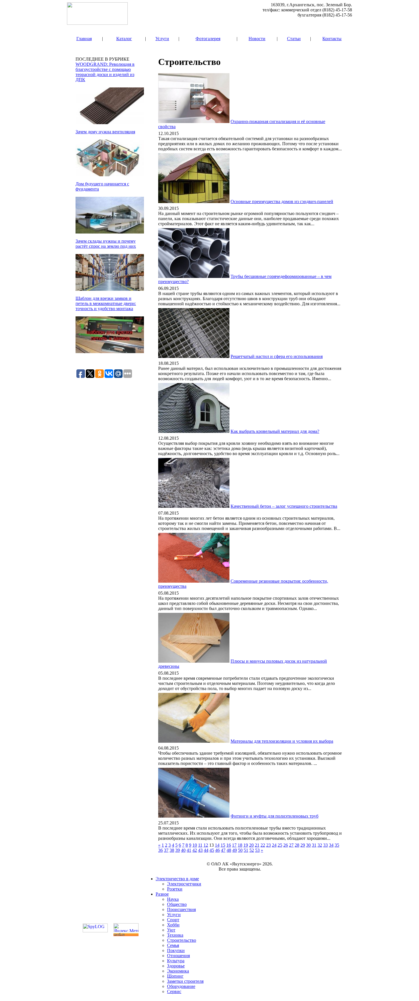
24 (274, 845)
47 (223, 850)
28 (297, 845)
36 (160, 850)
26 (285, 845)
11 (200, 845)
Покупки (176, 950)
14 (217, 845)
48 (229, 850)
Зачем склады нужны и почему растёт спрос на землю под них (106, 244)
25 (280, 845)
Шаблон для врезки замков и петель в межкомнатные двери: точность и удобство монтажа (106, 303)
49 (234, 850)
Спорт (173, 919)
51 (246, 850)
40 (183, 850)
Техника (175, 935)
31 (314, 845)
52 (251, 850)
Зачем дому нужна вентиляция (105, 131)
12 (206, 845)
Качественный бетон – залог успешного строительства (284, 506)
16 (228, 845)
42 (194, 850)
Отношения (178, 955)
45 (212, 850)
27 (291, 845)
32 (320, 845)
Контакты (331, 38)
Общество (177, 904)
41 (189, 850)
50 (240, 850)
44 (206, 850)
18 (240, 845)
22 (263, 845)
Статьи (294, 38)
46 (217, 850)
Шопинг (175, 976)
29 (302, 845)
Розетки (174, 889)
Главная (84, 38)
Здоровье (176, 965)
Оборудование (181, 986)
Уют (171, 930)
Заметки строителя (185, 981)
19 (245, 845)
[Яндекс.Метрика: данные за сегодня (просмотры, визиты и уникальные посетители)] (126, 927)
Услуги (162, 38)
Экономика (178, 971)
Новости (257, 38)
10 (194, 845)
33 (325, 845)
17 (234, 845)
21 (257, 845)
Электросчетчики (184, 883)
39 (177, 850)
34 (331, 845)
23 (268, 845)
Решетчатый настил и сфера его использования (277, 356)
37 (166, 850)
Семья (173, 945)
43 (200, 850)
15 (223, 845)
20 (251, 845)
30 (308, 845)
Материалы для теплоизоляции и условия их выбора (282, 741)
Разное (162, 894)
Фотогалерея (208, 38)
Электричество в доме (177, 878)
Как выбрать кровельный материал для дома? (275, 431)
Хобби (173, 924)
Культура (175, 960)
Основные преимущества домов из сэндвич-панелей (282, 201)
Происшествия (181, 909)
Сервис (174, 991)
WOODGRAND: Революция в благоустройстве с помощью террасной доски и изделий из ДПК (105, 72)
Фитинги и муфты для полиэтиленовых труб (274, 816)
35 (337, 845)
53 (257, 850)
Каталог (124, 38)
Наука (173, 899)
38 (172, 850)
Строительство (181, 940)
